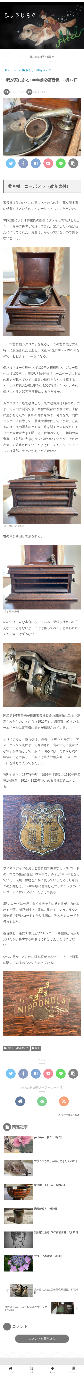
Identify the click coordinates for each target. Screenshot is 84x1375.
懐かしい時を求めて (18, 1048)
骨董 (37, 1048)
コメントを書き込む (42, 1338)
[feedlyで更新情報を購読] (42, 1101)
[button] (75, 732)
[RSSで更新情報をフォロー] (64, 1101)
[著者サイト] (20, 1101)
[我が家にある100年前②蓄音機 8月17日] (36, 163)
